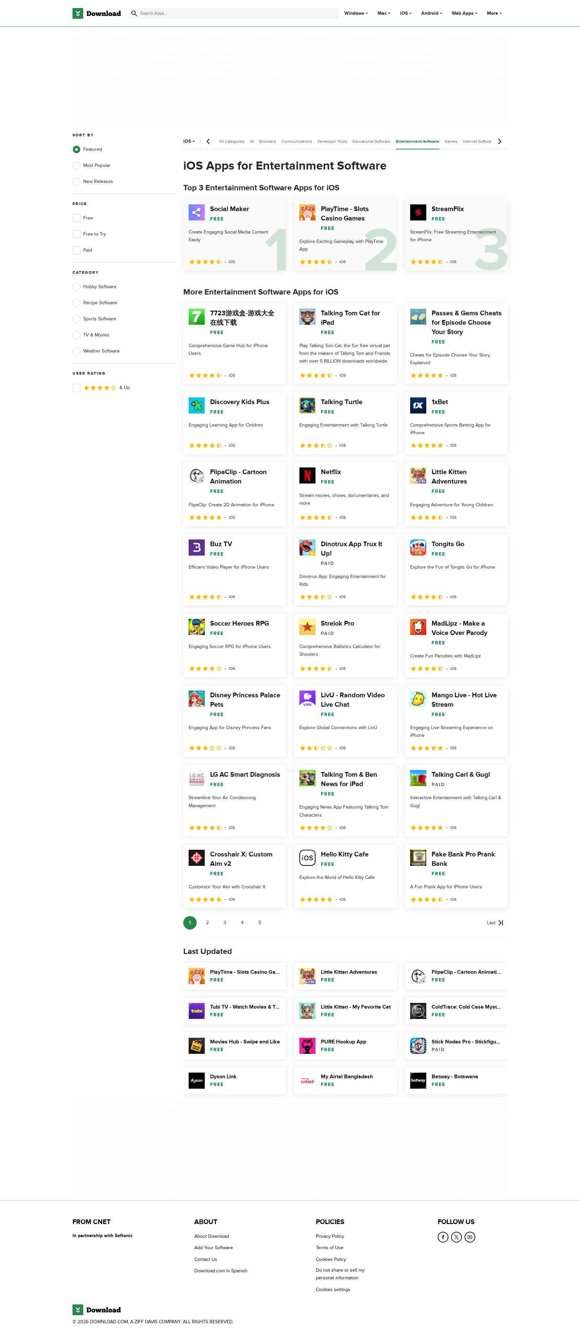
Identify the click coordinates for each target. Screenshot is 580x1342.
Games (451, 141)
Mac (382, 13)
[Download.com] (96, 13)
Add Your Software (213, 1248)
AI (252, 141)
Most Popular (96, 165)
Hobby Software (99, 287)
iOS (404, 13)
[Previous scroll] (208, 141)
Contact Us (205, 1259)
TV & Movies (96, 335)
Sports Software (99, 319)
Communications (297, 141)
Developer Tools (332, 141)
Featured (92, 149)
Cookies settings (333, 1289)
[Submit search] (134, 13)
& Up (124, 387)
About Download (211, 1236)
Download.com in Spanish (221, 1271)
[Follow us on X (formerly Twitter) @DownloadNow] (456, 1237)
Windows (354, 13)
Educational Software (371, 141)
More (492, 13)
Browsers (267, 141)
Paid (87, 250)
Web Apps (463, 13)
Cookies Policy (331, 1259)
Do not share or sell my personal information (340, 1274)
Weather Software (101, 351)
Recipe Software (100, 303)
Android (429, 13)
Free (88, 218)
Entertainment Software (417, 141)
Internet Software (478, 141)
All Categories (232, 141)
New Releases (98, 181)
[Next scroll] (499, 141)
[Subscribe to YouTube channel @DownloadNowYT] (470, 1237)
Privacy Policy (330, 1236)
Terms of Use (329, 1248)
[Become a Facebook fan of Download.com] (443, 1237)
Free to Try (94, 234)
